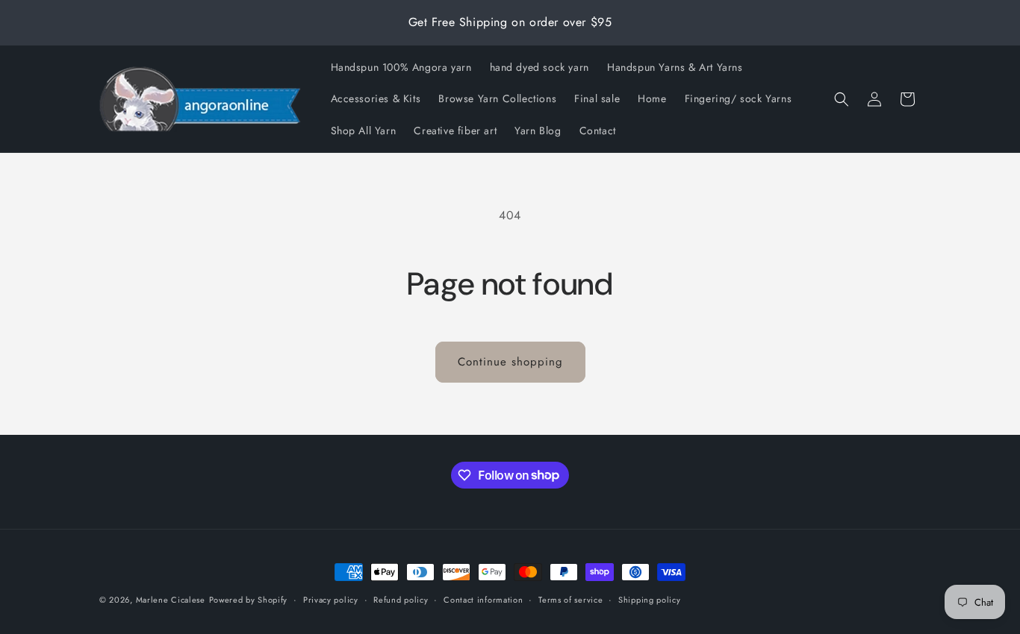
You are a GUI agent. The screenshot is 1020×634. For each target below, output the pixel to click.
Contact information (483, 599)
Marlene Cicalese (170, 600)
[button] (841, 99)
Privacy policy (330, 599)
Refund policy (400, 599)
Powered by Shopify (248, 600)
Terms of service (570, 599)
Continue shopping (510, 362)
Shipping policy (649, 599)
